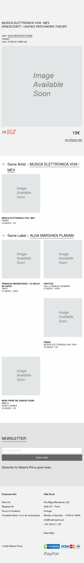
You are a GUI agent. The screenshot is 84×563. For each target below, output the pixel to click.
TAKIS (4, 288)
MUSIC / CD (10, 223)
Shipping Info (8, 506)
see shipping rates (73, 139)
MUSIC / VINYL (11, 291)
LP (3, 291)
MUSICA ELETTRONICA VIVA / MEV (26, 23)
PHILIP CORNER (9, 405)
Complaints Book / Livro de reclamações (21, 515)
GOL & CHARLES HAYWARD (57, 286)
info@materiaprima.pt (54, 519)
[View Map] (49, 532)
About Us (6, 502)
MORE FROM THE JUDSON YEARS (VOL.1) (18, 402)
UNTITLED (48, 283)
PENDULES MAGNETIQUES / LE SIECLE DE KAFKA (21, 285)
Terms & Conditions (11, 510)
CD (3, 223)
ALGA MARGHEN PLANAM (20, 35)
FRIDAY (5, 220)
